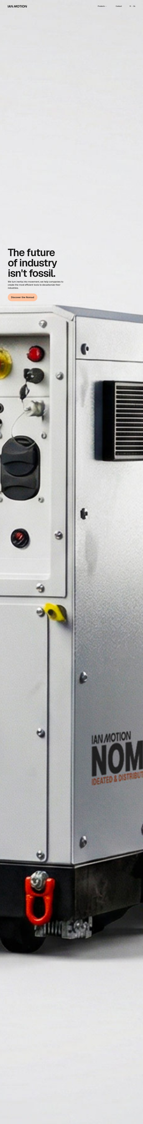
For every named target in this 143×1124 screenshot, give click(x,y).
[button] (102, 6)
